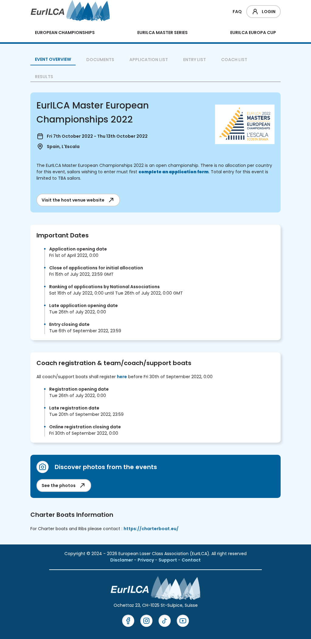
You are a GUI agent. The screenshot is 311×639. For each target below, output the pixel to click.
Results (44, 77)
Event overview (53, 59)
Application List (148, 60)
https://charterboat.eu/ (151, 529)
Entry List (194, 60)
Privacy (146, 560)
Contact (191, 560)
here (122, 377)
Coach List (234, 60)
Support (168, 560)
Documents (100, 60)
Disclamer (122, 560)
